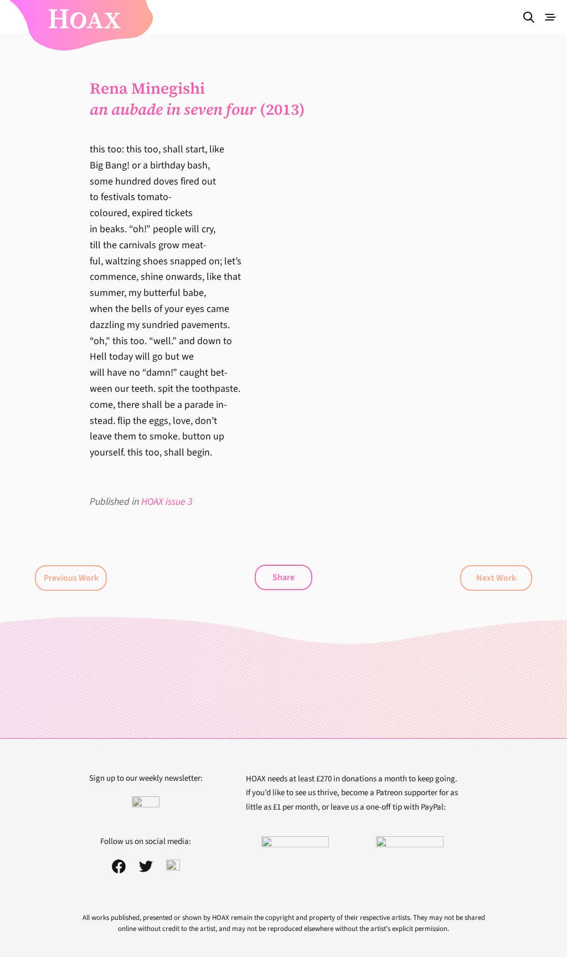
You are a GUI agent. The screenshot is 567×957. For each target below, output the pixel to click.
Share (283, 577)
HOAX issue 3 (167, 502)
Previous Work (71, 578)
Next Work (496, 578)
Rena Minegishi (147, 88)
